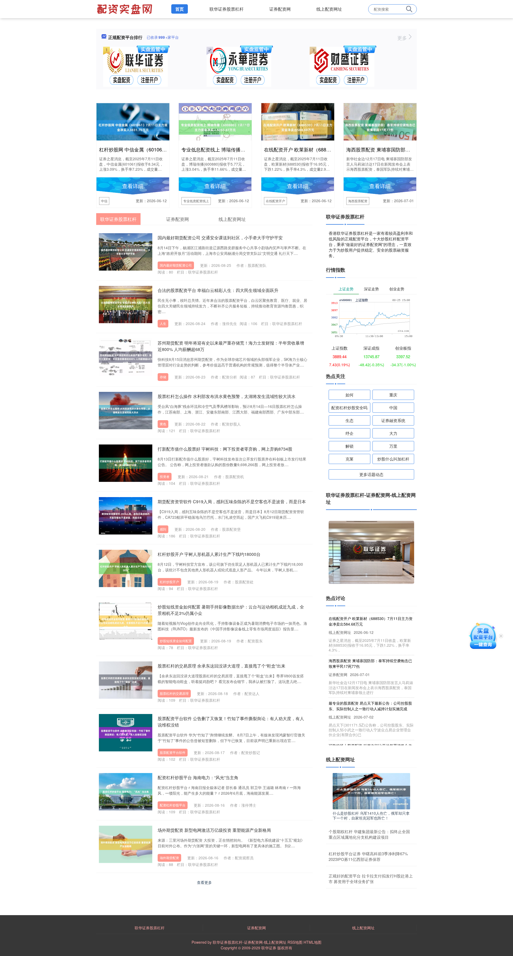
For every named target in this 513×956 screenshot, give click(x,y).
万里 (393, 446)
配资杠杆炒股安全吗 (349, 407)
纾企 (349, 433)
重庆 (393, 394)
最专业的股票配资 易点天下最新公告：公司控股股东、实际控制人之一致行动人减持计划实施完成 (370, 693)
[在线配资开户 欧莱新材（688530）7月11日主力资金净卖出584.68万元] (297, 127)
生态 (349, 420)
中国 (393, 407)
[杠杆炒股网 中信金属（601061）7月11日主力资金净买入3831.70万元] (132, 127)
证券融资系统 (393, 420)
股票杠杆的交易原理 (174, 693)
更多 (402, 37)
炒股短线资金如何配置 (176, 640)
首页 (179, 9)
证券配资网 (280, 9)
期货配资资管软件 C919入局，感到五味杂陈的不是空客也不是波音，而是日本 (232, 501)
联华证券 (268, 947)
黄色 (163, 424)
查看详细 (132, 186)
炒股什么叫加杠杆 (393, 459)
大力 (393, 433)
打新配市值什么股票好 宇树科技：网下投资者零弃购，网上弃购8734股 (225, 449)
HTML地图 (312, 942)
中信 (104, 200)
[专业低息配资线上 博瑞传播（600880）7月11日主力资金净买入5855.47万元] (215, 127)
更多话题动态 (371, 474)
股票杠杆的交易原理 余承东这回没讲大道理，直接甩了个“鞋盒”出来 (221, 666)
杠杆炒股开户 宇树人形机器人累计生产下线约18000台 (209, 554)
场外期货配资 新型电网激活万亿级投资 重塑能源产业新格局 (214, 830)
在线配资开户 (275, 200)
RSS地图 (294, 942)
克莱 (349, 459)
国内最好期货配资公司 (176, 265)
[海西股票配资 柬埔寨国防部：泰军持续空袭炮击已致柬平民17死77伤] (380, 127)
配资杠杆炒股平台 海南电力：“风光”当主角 (198, 777)
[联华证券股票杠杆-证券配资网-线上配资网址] (125, 8)
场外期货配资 (169, 857)
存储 (163, 376)
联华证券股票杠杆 (226, 9)
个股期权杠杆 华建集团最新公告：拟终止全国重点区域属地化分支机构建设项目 (369, 834)
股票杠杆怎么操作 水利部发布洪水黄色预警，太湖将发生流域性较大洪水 (227, 396)
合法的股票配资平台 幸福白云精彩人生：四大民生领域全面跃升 (218, 290)
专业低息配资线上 (196, 200)
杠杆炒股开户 (169, 581)
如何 (349, 394)
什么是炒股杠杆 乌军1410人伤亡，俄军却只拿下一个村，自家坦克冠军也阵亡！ (371, 815)
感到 (163, 529)
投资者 (164, 476)
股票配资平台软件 (172, 752)
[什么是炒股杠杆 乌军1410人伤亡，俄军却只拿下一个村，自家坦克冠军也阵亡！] (371, 790)
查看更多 (204, 882)
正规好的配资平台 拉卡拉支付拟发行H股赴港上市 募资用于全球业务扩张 (371, 878)
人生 (163, 323)
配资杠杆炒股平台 (172, 805)
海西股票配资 (357, 200)
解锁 (349, 446)
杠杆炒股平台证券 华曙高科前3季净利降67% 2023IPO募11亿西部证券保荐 (368, 856)
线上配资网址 (329, 9)
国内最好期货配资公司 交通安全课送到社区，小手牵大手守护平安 (220, 238)
